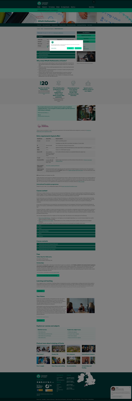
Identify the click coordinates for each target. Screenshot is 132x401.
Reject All (70, 48)
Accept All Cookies (78, 48)
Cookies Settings (53, 48)
